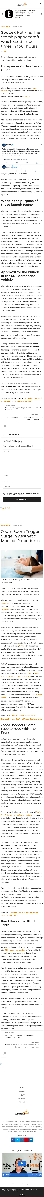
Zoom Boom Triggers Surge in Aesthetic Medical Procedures (21, 536)
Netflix (21, 646)
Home (22, 1087)
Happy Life (22, 1095)
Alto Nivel (27, 96)
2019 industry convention (15, 950)
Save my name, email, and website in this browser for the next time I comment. (21, 494)
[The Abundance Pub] (22, 4)
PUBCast (22, 1102)
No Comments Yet (13, 435)
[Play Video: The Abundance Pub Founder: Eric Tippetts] (22, 1163)
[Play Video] (4, 1175)
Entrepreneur (5, 26)
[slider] (20, 1175)
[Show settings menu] (36, 1175)
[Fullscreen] (40, 1175)
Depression (6, 609)
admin (5, 51)
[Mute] (32, 1175)
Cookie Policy (13, 1191)
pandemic (5, 603)
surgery (29, 673)
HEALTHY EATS (22, 1098)
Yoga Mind (22, 1091)
